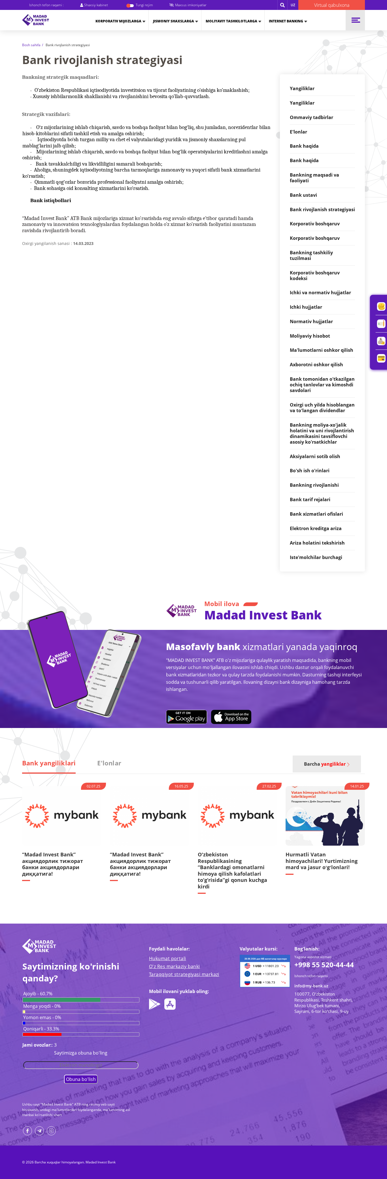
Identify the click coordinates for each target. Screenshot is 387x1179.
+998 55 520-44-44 (324, 964)
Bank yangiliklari (49, 763)
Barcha (325, 764)
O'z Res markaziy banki (174, 966)
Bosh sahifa (31, 45)
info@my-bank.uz (311, 986)
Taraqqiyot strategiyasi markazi (184, 974)
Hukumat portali (167, 958)
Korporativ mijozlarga (118, 21)
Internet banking (286, 21)
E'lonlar (109, 763)
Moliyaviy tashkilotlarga (231, 21)
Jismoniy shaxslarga (173, 21)
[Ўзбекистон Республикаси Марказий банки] (265, 971)
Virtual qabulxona (331, 5)
